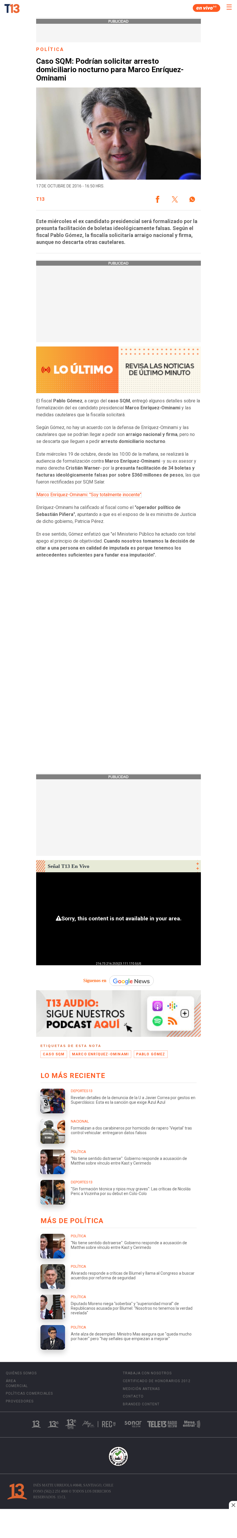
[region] (118, 1524)
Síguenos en (94, 980)
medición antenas (141, 1389)
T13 (40, 199)
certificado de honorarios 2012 (156, 1381)
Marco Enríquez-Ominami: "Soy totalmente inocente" (88, 494)
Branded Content (141, 1404)
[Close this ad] (233, 1505)
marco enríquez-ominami (100, 1054)
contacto (133, 1396)
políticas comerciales (29, 1393)
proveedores (20, 1401)
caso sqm (54, 1054)
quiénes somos (21, 1373)
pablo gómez (150, 1054)
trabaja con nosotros (147, 1373)
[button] (157, 199)
